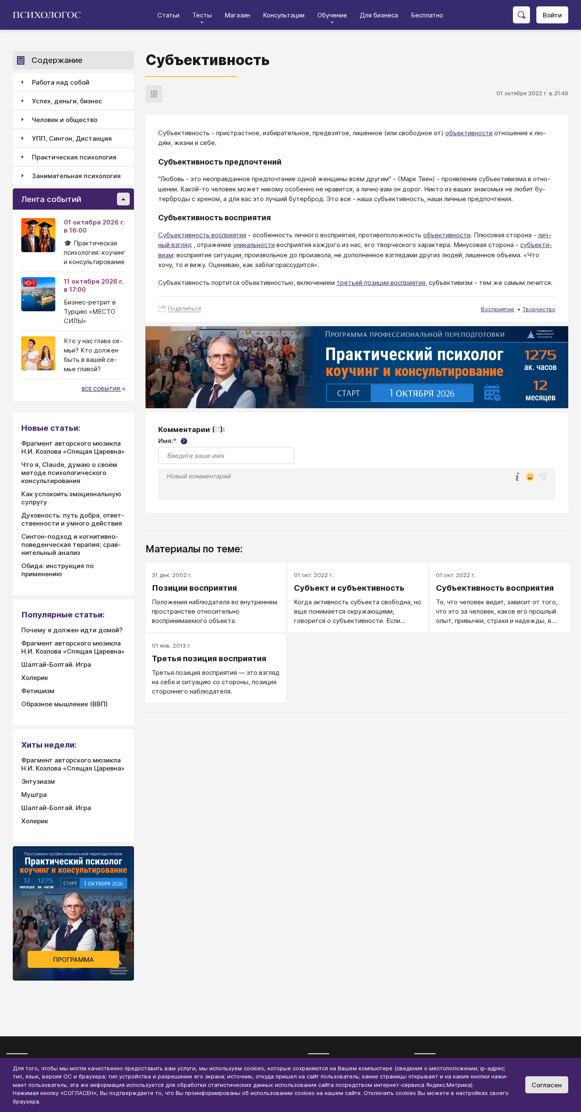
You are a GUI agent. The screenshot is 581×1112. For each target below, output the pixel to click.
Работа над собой (60, 82)
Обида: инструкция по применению (57, 570)
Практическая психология (74, 157)
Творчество (538, 309)
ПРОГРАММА (73, 960)
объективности (469, 133)
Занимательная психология (76, 176)
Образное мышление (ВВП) (64, 704)
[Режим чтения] (153, 93)
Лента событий (51, 199)
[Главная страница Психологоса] (50, 14)
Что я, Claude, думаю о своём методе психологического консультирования (69, 473)
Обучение (332, 15)
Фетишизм (37, 691)
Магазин (237, 15)
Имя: (171, 441)
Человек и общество (64, 120)
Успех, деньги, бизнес (67, 101)
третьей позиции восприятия (380, 283)
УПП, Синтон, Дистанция (72, 138)
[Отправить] (542, 476)
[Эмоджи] (530, 477)
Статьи (168, 15)
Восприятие (497, 309)
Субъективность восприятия (202, 235)
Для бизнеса (379, 15)
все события (101, 389)
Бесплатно (427, 15)
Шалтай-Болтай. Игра (56, 664)
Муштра (34, 795)
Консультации (284, 15)
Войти (552, 15)
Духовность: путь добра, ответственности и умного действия (72, 519)
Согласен (547, 1085)
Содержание (57, 60)
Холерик (34, 678)
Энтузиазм (38, 781)
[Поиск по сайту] (521, 14)
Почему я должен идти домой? (71, 630)
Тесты (202, 15)
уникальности (254, 245)
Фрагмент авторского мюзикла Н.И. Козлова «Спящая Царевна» (73, 447)
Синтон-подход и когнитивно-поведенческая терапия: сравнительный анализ (71, 544)
